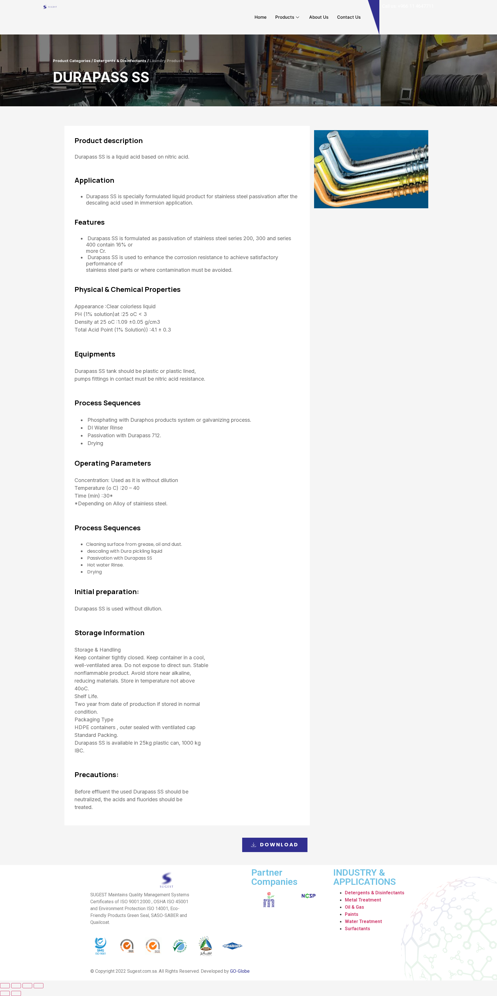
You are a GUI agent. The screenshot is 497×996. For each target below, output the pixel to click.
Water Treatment (363, 921)
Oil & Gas (354, 907)
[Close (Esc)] (5, 985)
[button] (274, 845)
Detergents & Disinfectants (374, 892)
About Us (318, 17)
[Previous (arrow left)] (5, 993)
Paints (351, 914)
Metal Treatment (363, 900)
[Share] (16, 985)
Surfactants (357, 928)
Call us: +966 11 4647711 (408, 6)
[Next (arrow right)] (16, 993)
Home (261, 17)
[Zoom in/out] (38, 985)
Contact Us (349, 17)
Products (284, 17)
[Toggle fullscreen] (27, 985)
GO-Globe (240, 971)
